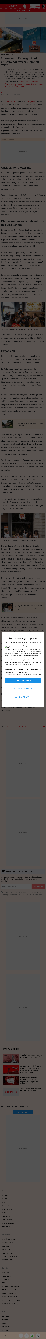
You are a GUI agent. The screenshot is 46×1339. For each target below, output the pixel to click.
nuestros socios (35, 643)
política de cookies (14, 664)
